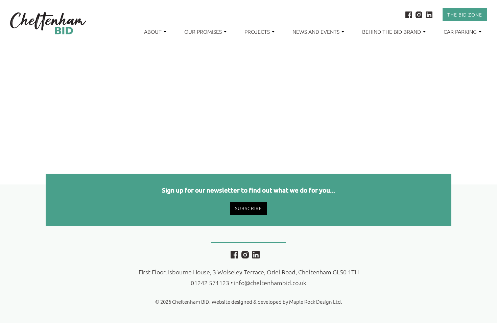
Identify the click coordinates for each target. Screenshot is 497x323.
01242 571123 (210, 283)
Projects (257, 31)
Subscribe (248, 208)
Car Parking (460, 31)
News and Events (315, 31)
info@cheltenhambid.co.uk (270, 283)
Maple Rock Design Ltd (315, 301)
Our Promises (203, 31)
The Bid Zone (464, 14)
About (153, 31)
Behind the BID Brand (391, 31)
